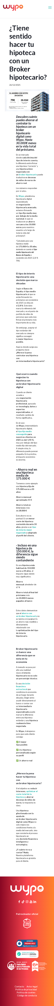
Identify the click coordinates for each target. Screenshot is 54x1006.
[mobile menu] (49, 7)
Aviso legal (32, 986)
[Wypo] (13, 7)
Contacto (19, 986)
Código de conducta (27, 995)
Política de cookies (26, 992)
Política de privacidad (26, 989)
